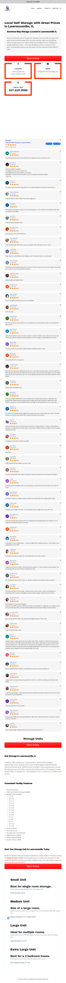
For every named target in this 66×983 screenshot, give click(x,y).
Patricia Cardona (14, 710)
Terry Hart (12, 181)
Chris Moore (13, 381)
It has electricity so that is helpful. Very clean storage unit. (20, 198)
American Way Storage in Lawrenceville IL (18, 142)
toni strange (12, 353)
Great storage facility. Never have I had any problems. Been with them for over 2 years (28, 245)
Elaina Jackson (13, 492)
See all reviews (49, 143)
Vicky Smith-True (14, 514)
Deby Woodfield (13, 294)
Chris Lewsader (13, 260)
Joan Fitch (12, 216)
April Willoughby (13, 305)
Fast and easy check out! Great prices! (15, 233)
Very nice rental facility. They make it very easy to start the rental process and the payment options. (31, 474)
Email (57, 858)
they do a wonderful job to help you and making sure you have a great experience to (27, 668)
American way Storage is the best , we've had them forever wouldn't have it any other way (29, 509)
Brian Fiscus (13, 407)
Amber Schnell (13, 573)
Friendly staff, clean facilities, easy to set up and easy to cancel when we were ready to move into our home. (31, 486)
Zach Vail (12, 723)
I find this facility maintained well (13, 222)
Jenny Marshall (13, 238)
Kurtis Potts (13, 445)
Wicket (11, 420)
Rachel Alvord (13, 527)
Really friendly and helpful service (14, 280)
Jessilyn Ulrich (13, 673)
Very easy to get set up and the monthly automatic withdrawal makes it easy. (25, 348)
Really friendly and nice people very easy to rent (18, 463)
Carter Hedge (13, 536)
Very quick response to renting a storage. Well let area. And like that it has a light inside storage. (30, 498)
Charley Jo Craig (14, 364)
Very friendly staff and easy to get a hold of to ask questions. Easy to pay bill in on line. (27, 158)
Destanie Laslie (13, 284)
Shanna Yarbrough (14, 192)
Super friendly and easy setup (13, 630)
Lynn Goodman (13, 699)
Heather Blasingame (14, 151)
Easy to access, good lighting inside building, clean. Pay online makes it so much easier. (28, 256)
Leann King (12, 392)
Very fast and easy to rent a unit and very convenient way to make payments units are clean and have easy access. (32, 323)
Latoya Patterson (14, 686)
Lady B (11, 634)
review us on (56, 143)
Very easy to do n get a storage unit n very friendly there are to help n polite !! (25, 556)
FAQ (8, 774)
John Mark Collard (14, 273)
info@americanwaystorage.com (48, 71)
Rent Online (33, 58)
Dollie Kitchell (13, 662)
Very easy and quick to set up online (14, 705)
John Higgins (13, 434)
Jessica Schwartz (14, 227)
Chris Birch (12, 468)
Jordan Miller (13, 457)
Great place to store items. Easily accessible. (17, 441)
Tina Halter (12, 203)
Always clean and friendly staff (13, 387)
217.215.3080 (18, 90)
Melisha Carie (13, 503)
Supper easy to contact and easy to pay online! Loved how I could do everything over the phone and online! (31, 680)
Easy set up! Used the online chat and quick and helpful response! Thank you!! (26, 618)
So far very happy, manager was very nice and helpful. (19, 300)
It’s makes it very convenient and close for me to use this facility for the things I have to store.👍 (30, 187)
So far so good (9, 311)
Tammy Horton (13, 316)
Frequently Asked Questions (16, 862)
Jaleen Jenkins (13, 623)
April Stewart (13, 549)
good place (8, 452)
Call (52, 858)
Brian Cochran (13, 329)
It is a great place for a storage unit (14, 360)
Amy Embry (13, 584)
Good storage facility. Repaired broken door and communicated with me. (24, 730)
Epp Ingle (12, 653)
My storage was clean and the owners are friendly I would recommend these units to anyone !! (30, 580)
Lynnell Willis (13, 249)
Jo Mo (11, 479)
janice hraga (13, 162)
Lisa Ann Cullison (14, 612)
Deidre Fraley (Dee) (14, 597)
